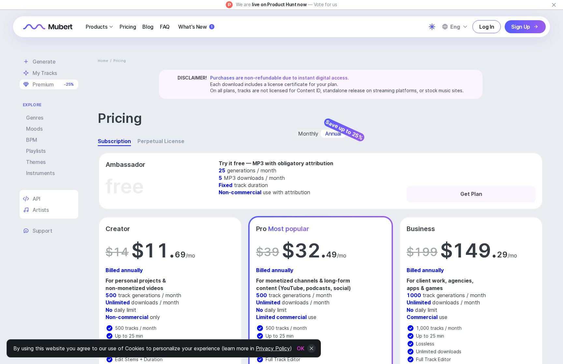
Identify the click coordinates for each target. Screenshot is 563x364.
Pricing (128, 26)
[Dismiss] (554, 5)
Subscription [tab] (114, 141)
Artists (41, 210)
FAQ (165, 26)
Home (103, 60)
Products (96, 26)
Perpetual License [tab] (160, 141)
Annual (333, 133)
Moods (34, 128)
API (36, 199)
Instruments (40, 173)
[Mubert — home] (48, 26)
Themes (36, 162)
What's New (195, 26)
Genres (34, 117)
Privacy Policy (273, 348)
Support (42, 230)
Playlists (36, 151)
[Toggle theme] (432, 27)
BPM (31, 140)
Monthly (308, 133)
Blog (147, 26)
